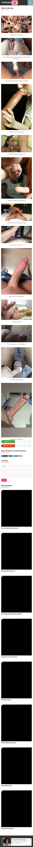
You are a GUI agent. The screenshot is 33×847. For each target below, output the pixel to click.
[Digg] (6, 456)
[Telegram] (21, 456)
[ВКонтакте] (2, 456)
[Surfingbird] (13, 456)
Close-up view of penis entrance (10, 528)
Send (4, 480)
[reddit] (8, 456)
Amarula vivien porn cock (8, 571)
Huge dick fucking (6, 699)
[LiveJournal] (11, 456)
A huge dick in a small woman (9, 656)
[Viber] (17, 456)
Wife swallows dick (6, 785)
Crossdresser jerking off (7, 828)
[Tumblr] (15, 456)
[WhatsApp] (19, 456)
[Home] (9, 2)
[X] (4, 456)
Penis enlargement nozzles (8, 742)
